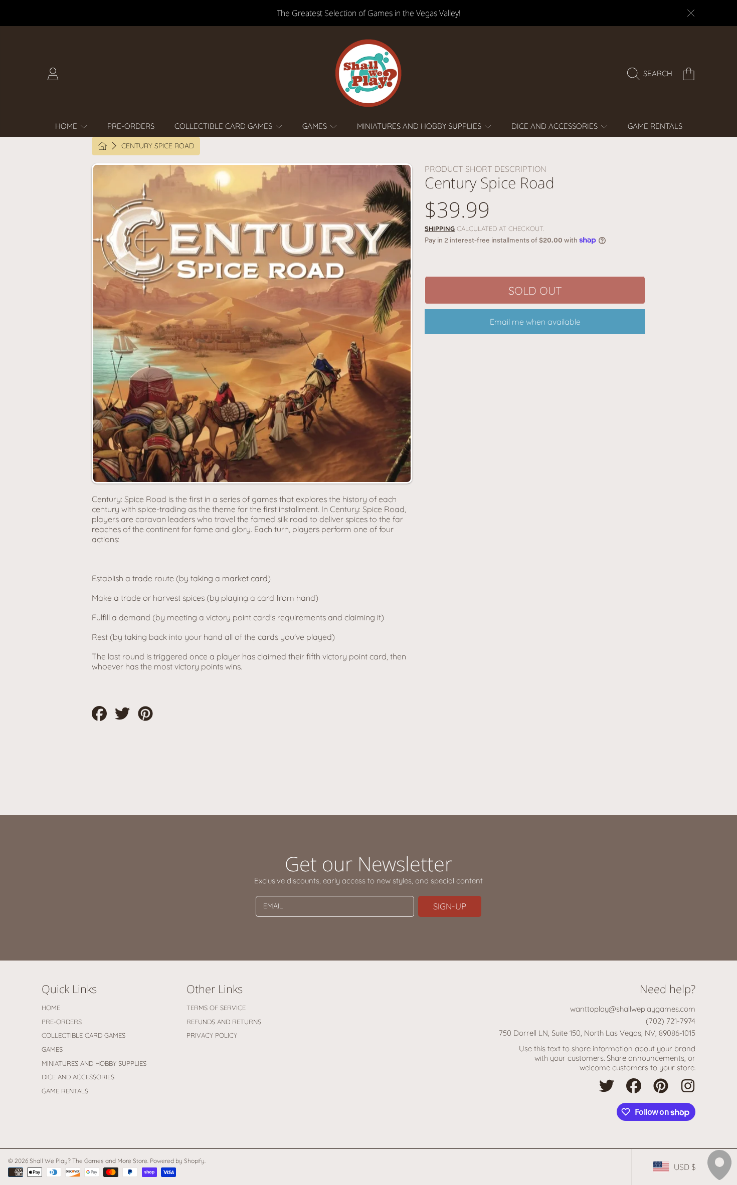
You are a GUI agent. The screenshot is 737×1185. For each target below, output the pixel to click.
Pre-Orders (62, 1022)
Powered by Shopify (177, 1160)
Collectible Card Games (224, 126)
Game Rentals (65, 1091)
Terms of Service (216, 1008)
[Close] (690, 13)
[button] (652, 74)
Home (67, 126)
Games (315, 126)
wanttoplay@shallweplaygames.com (632, 1009)
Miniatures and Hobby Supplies (420, 126)
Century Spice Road (157, 146)
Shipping (440, 228)
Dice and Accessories (555, 126)
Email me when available (535, 322)
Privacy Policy (212, 1035)
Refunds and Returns (224, 1022)
